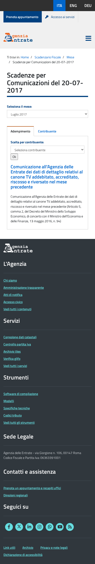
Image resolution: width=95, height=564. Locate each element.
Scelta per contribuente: (27, 142)
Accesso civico (13, 301)
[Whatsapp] (49, 527)
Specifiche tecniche (16, 408)
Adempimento (20, 131)
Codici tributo (12, 415)
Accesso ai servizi (62, 16)
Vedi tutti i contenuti (17, 309)
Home (25, 57)
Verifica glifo (11, 358)
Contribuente (47, 131)
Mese (70, 57)
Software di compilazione (20, 393)
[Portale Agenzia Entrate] (18, 38)
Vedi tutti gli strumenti (19, 422)
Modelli (8, 400)
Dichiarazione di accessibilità (22, 554)
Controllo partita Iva (17, 344)
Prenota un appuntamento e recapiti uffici (32, 488)
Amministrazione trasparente (23, 287)
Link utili (9, 547)
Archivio (27, 547)
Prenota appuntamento (22, 16)
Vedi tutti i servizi (15, 365)
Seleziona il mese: (19, 106)
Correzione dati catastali (19, 337)
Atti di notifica (12, 294)
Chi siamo (10, 280)
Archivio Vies (12, 351)
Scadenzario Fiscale (48, 57)
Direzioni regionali (15, 495)
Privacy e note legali (54, 547)
